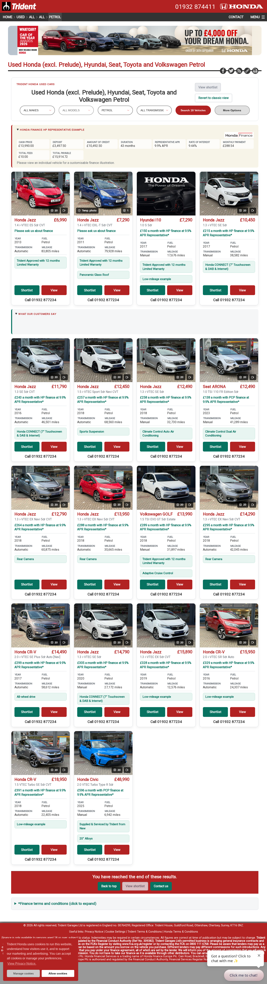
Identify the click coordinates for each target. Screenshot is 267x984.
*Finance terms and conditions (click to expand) (57, 903)
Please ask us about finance (33, 231)
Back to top (109, 886)
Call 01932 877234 (40, 300)
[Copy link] (247, 70)
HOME (7, 17)
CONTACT (236, 17)
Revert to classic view (213, 98)
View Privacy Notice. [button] (21, 963)
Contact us (161, 886)
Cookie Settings (115, 931)
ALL (32, 17)
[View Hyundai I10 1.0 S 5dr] (166, 194)
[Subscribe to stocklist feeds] (239, 70)
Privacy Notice (94, 931)
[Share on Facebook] (223, 70)
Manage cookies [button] (23, 973)
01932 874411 (195, 6)
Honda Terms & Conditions (181, 931)
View (54, 290)
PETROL (55, 17)
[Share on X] (231, 70)
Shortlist (27, 290)
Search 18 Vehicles (193, 110)
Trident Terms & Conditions (144, 931)
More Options (232, 110)
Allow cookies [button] (57, 973)
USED (21, 17)
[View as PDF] (255, 70)
